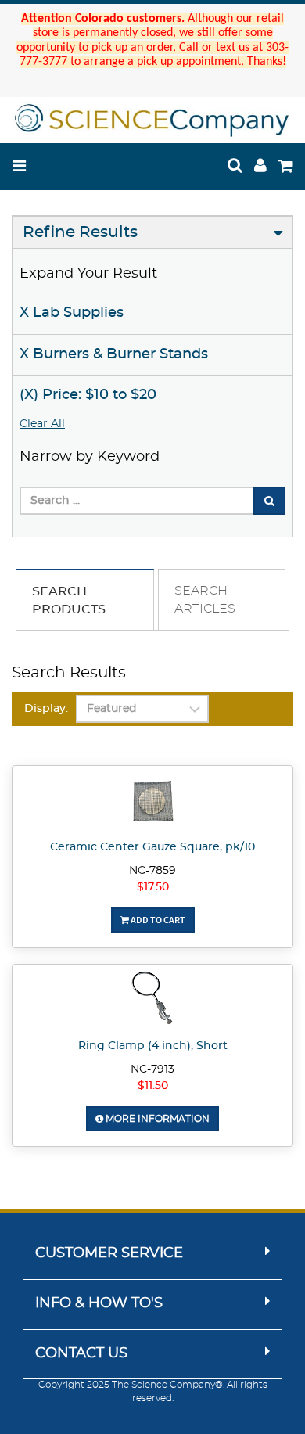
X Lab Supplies (72, 313)
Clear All (42, 424)
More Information (156, 1118)
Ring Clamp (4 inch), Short (153, 1045)
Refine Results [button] (80, 232)
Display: (46, 708)
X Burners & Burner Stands (114, 354)
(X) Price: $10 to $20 (88, 395)
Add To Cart (157, 919)
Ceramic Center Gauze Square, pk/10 (152, 847)
